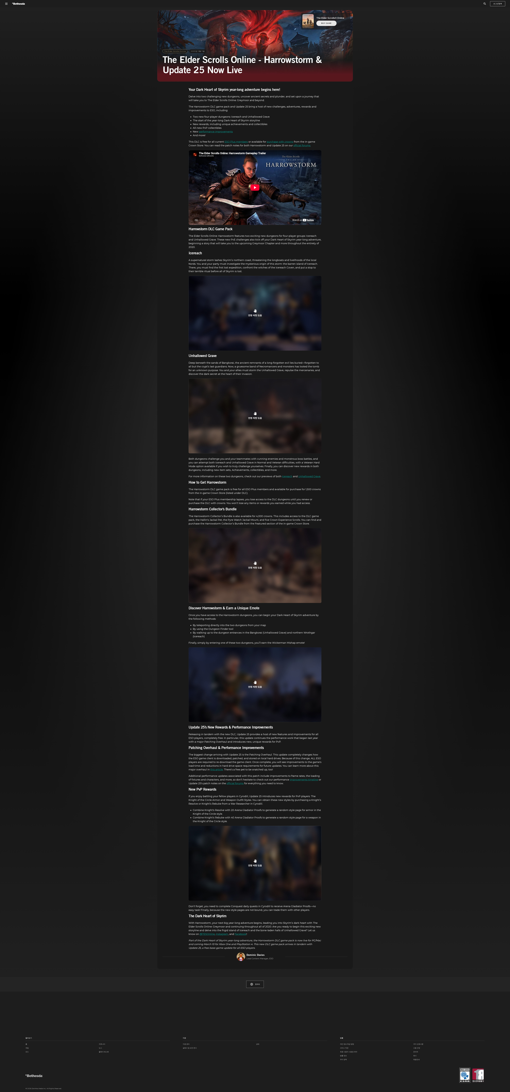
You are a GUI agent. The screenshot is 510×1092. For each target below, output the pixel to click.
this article (216, 769)
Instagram (222, 934)
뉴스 (100, 1048)
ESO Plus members (236, 141)
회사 (414, 1056)
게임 (27, 1048)
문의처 (415, 1052)
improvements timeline (304, 779)
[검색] (484, 3)
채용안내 (416, 1059)
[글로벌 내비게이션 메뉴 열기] (6, 3)
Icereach (287, 476)
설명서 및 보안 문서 (190, 1048)
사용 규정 (416, 1048)
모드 (27, 1052)
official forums (301, 145)
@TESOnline (207, 934)
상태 (257, 1044)
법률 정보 (343, 1056)
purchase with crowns (280, 141)
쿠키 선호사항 (418, 1044)
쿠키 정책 (343, 1059)
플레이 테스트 (104, 1052)
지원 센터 (186, 1044)
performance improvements (216, 131)
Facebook (240, 934)
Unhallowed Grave (309, 476)
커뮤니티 (102, 1044)
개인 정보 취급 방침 (347, 1044)
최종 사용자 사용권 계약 (348, 1052)
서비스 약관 (344, 1048)
